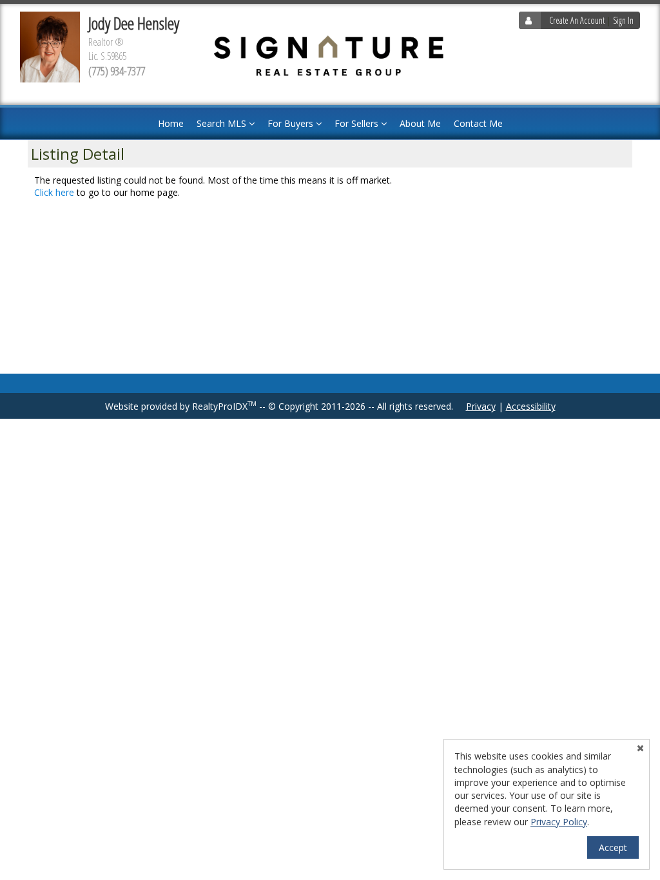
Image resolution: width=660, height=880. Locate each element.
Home (171, 123)
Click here (54, 192)
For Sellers (358, 123)
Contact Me (478, 123)
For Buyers (291, 123)
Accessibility (531, 406)
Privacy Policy (558, 822)
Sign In (623, 20)
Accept (613, 847)
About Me (420, 123)
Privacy (481, 406)
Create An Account (577, 20)
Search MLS (223, 123)
